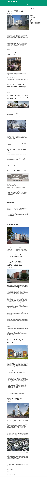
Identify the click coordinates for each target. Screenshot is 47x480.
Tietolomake (38, 4)
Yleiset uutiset (12, 4)
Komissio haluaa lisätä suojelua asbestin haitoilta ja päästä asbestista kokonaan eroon (35, 19)
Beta (31, 478)
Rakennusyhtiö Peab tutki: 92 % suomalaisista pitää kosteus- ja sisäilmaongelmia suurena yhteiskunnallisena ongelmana (15, 263)
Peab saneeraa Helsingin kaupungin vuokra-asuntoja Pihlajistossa (16, 10)
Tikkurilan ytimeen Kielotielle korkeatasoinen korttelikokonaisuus (16, 399)
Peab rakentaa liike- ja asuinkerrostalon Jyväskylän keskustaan (17, 223)
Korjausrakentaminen (29, 4)
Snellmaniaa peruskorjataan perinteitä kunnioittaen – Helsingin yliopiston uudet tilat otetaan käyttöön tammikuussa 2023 (35, 22)
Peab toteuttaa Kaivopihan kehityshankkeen (14, 53)
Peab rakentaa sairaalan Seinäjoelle (16, 170)
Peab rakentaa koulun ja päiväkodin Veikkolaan (16, 150)
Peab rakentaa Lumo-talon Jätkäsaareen (14, 201)
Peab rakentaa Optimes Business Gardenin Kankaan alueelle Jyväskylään (16, 340)
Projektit (17, 4)
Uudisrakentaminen (22, 4)
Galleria (35, 4)
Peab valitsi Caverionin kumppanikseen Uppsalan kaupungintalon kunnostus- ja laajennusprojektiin (17, 97)
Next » (14, 474)
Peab (9, 49)
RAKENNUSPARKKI (12, 1)
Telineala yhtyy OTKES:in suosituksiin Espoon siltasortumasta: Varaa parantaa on (35, 11)
